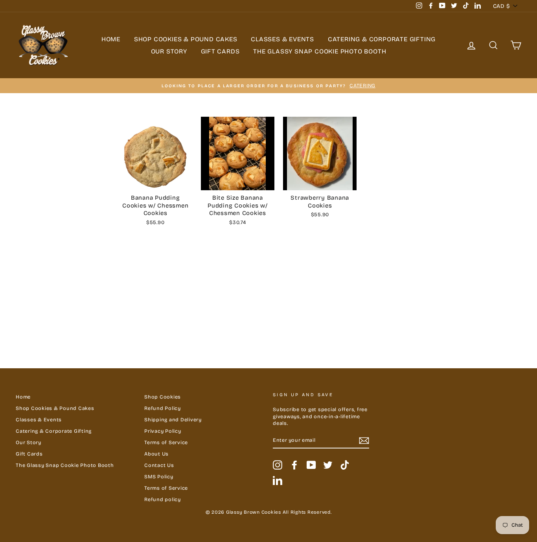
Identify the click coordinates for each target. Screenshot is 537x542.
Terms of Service (166, 442)
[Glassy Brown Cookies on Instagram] (277, 465)
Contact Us (159, 465)
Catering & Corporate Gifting (382, 39)
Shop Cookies (162, 397)
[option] (268, 85)
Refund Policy (162, 408)
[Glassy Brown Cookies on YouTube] (311, 465)
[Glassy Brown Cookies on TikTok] (344, 465)
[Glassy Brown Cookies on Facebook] (294, 465)
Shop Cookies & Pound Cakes (185, 39)
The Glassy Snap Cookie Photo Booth (319, 51)
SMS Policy (158, 477)
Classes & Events (282, 39)
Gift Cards (220, 51)
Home (110, 39)
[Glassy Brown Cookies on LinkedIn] (277, 480)
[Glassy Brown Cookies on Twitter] (328, 465)
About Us (156, 454)
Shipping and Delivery (173, 420)
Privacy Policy (162, 431)
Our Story (169, 51)
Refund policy (162, 499)
